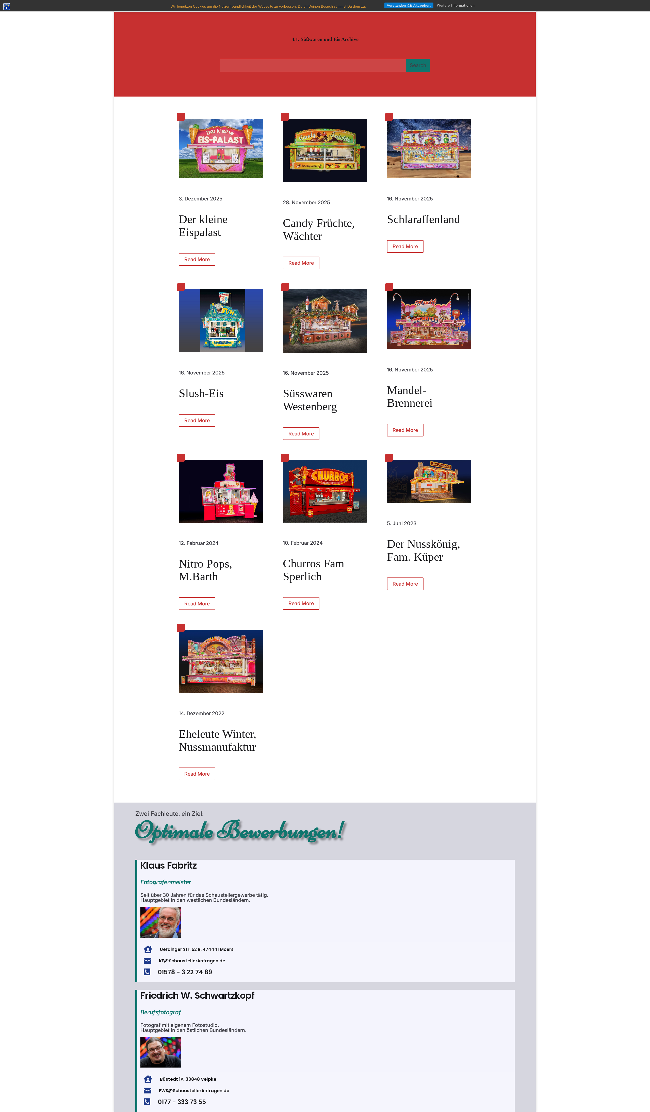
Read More (197, 259)
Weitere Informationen (456, 5)
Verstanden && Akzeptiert (409, 5)
